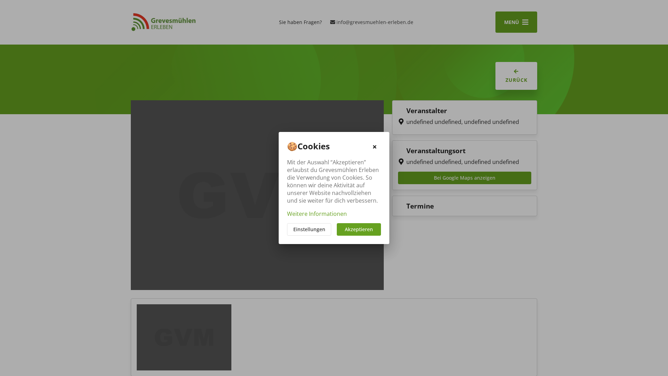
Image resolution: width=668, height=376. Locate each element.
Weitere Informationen (317, 214)
